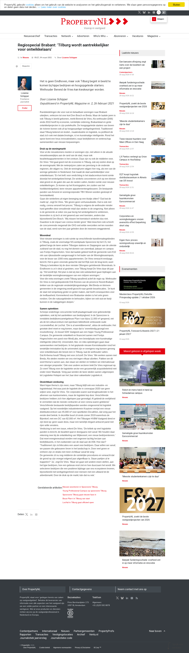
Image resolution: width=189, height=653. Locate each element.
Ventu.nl (93, 634)
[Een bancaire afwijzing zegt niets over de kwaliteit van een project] (158, 64)
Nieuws (26, 57)
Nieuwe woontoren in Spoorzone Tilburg (80, 487)
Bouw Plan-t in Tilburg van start (76, 498)
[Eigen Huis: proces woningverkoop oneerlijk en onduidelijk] (158, 242)
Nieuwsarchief (32, 36)
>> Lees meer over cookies (51, 7)
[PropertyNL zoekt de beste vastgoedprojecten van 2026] (158, 106)
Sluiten (176, 4)
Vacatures (137, 36)
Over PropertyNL (29, 648)
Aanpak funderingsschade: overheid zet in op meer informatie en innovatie (132, 85)
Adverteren (83, 36)
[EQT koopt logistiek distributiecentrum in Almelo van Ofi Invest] (158, 177)
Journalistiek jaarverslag (33, 637)
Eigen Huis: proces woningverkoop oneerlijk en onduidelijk (132, 243)
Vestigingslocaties (62, 634)
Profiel (24, 108)
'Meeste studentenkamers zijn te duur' (140, 476)
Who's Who (99, 36)
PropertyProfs (106, 631)
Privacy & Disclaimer (82, 648)
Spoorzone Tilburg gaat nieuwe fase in (79, 494)
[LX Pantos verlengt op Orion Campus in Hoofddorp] (158, 159)
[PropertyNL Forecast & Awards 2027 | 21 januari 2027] (142, 318)
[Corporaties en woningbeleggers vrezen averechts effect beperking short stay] (158, 218)
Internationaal (49, 631)
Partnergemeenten (84, 631)
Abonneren (120, 36)
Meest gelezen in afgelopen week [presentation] (142, 351)
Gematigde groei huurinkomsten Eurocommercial (127, 198)
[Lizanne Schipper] (25, 83)
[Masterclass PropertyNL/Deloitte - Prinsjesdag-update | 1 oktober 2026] (142, 283)
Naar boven (155, 631)
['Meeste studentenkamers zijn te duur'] (158, 123)
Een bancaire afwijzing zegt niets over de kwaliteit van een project (132, 64)
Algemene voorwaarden (62, 648)
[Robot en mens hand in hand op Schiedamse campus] (142, 373)
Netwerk (66, 36)
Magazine (152, 36)
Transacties (50, 36)
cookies (30, 4)
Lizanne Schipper (69, 57)
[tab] (142, 352)
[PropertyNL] (94, 25)
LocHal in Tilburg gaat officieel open (78, 502)
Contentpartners (125, 72)
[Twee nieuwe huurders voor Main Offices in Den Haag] (158, 141)
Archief (81, 634)
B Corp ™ (97, 648)
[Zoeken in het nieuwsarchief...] (159, 12)
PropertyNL (25, 645)
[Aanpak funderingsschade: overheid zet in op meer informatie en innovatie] (158, 85)
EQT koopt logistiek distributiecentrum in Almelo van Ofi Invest (133, 177)
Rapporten (25, 634)
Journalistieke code (61, 637)
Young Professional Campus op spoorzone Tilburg (84, 491)
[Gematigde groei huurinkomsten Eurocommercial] (158, 198)
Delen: (21, 514)
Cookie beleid (44, 648)
